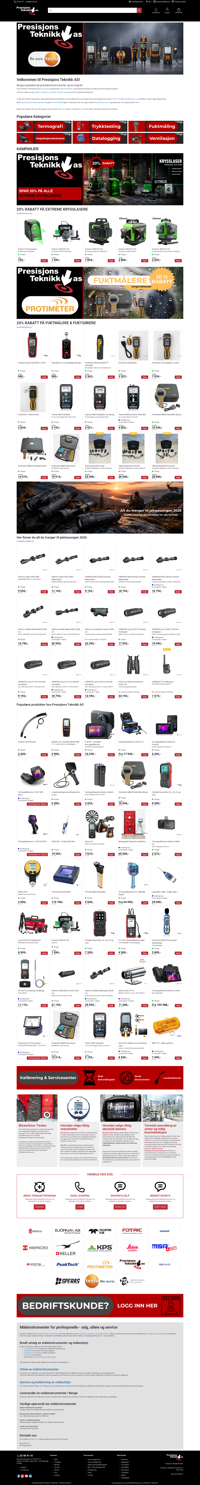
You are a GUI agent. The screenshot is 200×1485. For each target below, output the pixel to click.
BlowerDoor (125, 1470)
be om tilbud (83, 109)
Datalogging (125, 1478)
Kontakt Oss (25, 1470)
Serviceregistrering (94, 1459)
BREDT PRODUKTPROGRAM (39, 1195)
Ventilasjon (125, 1472)
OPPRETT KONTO (160, 1207)
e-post (72, 109)
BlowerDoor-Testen (32, 1125)
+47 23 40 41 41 (36, 1459)
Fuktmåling (125, 1467)
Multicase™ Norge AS (151, 1483)
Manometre (65, 1133)
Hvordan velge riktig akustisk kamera (117, 1127)
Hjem (56, 1459)
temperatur (43, 1357)
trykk (36, 1357)
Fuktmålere (27, 1351)
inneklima (53, 92)
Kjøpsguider (125, 1462)
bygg (32, 92)
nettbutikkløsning (132, 1483)
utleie (137, 102)
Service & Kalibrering (163, 1)
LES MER (80, 1207)
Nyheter (57, 1465)
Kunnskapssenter (137, 1)
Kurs (149, 1)
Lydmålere (27, 1355)
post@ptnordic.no (31, 1)
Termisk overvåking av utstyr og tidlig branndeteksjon (160, 1129)
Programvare (92, 1470)
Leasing (56, 1475)
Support (23, 1467)
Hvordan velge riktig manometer (75, 1127)
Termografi (45, 89)
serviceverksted (57, 102)
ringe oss (61, 109)
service (106, 102)
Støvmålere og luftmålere (32, 1353)
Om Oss (57, 1467)
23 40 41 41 (20, 1)
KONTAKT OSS (120, 1207)
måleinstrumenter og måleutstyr (48, 1334)
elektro (37, 92)
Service (56, 1470)
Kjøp (44, 261)
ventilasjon (45, 92)
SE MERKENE (39, 1207)
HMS (73, 92)
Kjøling (123, 1475)
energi (66, 92)
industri (60, 92)
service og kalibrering (160, 1334)
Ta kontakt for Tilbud (37, 804)
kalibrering (99, 102)
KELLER (63, 1145)
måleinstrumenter (66, 89)
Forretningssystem (118, 1483)
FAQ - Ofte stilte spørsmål (96, 1467)
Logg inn (167, 10)
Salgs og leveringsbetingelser (97, 1465)
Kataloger (124, 1459)
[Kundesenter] (156, 10)
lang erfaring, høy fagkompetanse (32, 102)
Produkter (57, 1462)
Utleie (90, 1472)
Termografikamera (30, 1349)
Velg (145, 755)
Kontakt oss (33, 1439)
